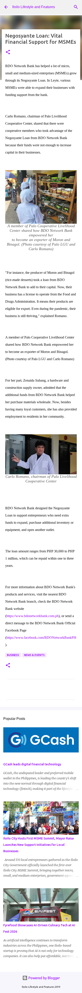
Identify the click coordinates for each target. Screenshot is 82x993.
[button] (7, 52)
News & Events (34, 655)
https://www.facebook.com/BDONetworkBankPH (41, 637)
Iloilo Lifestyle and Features (33, 7)
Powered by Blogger (44, 978)
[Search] (76, 7)
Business (13, 655)
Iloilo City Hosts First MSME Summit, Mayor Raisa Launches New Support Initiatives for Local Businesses (38, 845)
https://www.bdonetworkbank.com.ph (32, 616)
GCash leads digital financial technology (32, 764)
